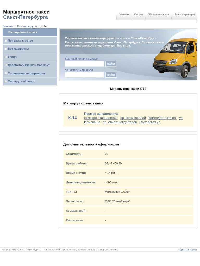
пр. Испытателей (133, 118)
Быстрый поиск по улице (81, 58)
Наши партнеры (184, 14)
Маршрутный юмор (21, 81)
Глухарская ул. (150, 122)
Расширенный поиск (23, 32)
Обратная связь (158, 14)
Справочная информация (26, 73)
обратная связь (187, 249)
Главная (124, 14)
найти (111, 63)
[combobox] (84, 75)
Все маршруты (27, 26)
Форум (138, 14)
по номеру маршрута (79, 70)
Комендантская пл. (162, 118)
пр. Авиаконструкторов (120, 122)
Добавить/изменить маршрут (28, 64)
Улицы (12, 56)
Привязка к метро (20, 40)
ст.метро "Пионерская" (101, 118)
